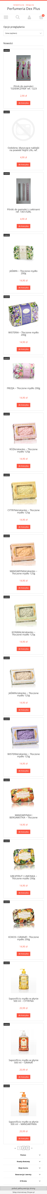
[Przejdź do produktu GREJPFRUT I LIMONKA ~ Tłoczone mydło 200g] (23, 858)
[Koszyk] (41, 17)
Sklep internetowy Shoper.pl (23, 1192)
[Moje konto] (29, 17)
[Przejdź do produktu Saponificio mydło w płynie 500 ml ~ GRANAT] (23, 1042)
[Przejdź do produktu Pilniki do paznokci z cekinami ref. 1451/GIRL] (23, 191)
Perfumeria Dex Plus (23, 8)
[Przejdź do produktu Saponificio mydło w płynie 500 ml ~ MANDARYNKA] (23, 1103)
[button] (6, 17)
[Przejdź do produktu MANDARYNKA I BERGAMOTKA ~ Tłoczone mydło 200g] (23, 797)
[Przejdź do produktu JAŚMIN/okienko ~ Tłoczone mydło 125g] (23, 675)
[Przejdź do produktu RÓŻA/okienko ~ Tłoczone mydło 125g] (23, 431)
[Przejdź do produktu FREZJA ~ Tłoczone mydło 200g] (23, 373)
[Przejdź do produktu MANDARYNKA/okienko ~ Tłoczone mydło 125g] (23, 553)
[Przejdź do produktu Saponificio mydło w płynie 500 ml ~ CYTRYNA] (23, 980)
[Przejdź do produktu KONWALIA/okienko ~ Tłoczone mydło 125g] (23, 614)
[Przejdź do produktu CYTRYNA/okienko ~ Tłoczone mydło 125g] (23, 492)
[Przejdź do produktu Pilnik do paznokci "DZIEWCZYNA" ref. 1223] (23, 68)
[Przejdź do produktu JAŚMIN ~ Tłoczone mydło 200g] (23, 252)
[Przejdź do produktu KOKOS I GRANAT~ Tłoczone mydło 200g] (23, 919)
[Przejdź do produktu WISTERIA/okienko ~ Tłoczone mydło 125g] (23, 736)
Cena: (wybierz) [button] (11, 33)
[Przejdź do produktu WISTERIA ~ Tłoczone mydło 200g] (23, 314)
